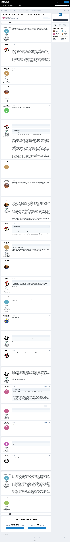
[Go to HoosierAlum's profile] (6, 73)
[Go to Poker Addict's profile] (6, 31)
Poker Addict (7, 26)
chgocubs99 (6, 86)
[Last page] (16, 22)
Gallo (6, 44)
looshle (6, 105)
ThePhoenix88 (6, 439)
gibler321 (6, 198)
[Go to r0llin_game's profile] (3, 18)
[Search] (67, 5)
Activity (20, 5)
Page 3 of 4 (20, 22)
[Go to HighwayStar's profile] (6, 338)
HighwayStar (7, 332)
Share (40, 17)
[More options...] (49, 26)
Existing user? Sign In (59, 2)
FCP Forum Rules (56, 19)
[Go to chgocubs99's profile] (6, 92)
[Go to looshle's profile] (6, 110)
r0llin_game (8, 17)
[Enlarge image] (13, 424)
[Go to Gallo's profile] (6, 49)
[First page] (2, 22)
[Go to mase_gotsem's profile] (6, 320)
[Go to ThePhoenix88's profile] (6, 444)
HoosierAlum (6, 68)
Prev (5, 22)
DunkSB (6, 497)
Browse (16, 5)
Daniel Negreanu (10, 5)
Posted (15, 26)
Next (14, 22)
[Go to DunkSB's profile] (6, 503)
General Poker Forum (14, 18)
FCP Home (4, 5)
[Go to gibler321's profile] (6, 205)
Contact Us (35, 540)
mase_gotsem (6, 315)
